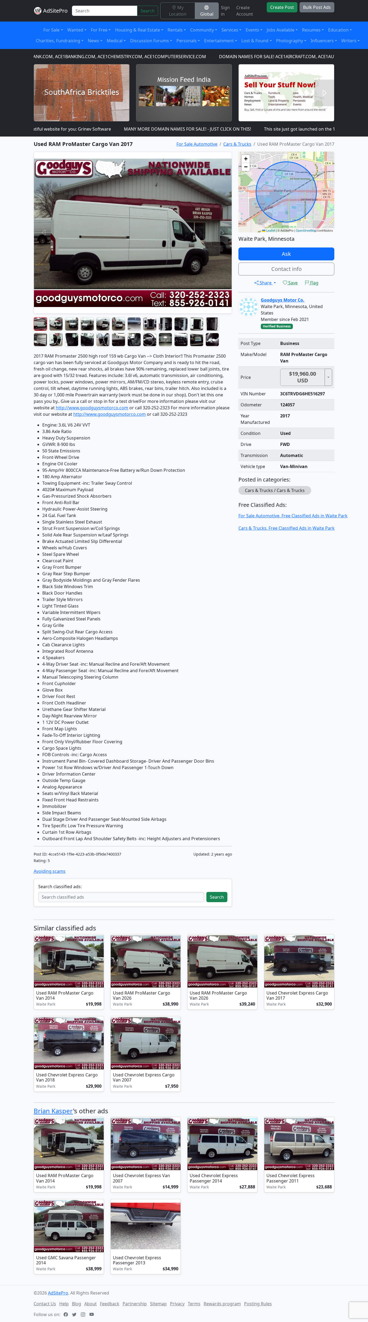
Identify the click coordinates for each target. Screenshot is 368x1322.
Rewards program (222, 1304)
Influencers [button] (322, 41)
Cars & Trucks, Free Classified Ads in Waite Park (286, 528)
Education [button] (338, 30)
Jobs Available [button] (280, 30)
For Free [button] (99, 30)
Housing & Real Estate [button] (137, 30)
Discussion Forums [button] (149, 41)
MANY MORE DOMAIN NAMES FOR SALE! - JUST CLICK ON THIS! (149, 129)
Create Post (282, 7)
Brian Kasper (53, 1110)
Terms (194, 1304)
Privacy (177, 1304)
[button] (246, 159)
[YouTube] (92, 1314)
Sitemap (158, 1304)
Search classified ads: (60, 887)
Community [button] (202, 30)
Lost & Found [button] (254, 41)
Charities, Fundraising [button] (58, 41)
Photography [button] (289, 41)
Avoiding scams (49, 871)
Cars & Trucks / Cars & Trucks (275, 490)
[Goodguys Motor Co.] (248, 306)
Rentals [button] (175, 30)
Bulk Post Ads (317, 7)
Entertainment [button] (219, 41)
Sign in (225, 11)
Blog (76, 1304)
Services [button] (229, 30)
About (90, 1304)
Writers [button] (348, 41)
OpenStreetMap (306, 230)
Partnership (135, 1304)
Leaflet (270, 230)
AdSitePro (55, 10)
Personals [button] (186, 41)
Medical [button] (115, 41)
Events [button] (252, 30)
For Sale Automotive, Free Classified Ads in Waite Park (293, 516)
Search (148, 11)
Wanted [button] (75, 30)
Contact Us (45, 1304)
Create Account (244, 11)
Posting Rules (258, 1304)
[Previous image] (39, 962)
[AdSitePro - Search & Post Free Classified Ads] (38, 11)
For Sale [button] (51, 30)
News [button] (93, 41)
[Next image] (99, 962)
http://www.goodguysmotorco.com (92, 408)
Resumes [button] (311, 30)
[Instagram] (83, 1314)
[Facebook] (66, 1314)
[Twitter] (75, 1314)
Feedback (109, 1304)
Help (64, 1304)
